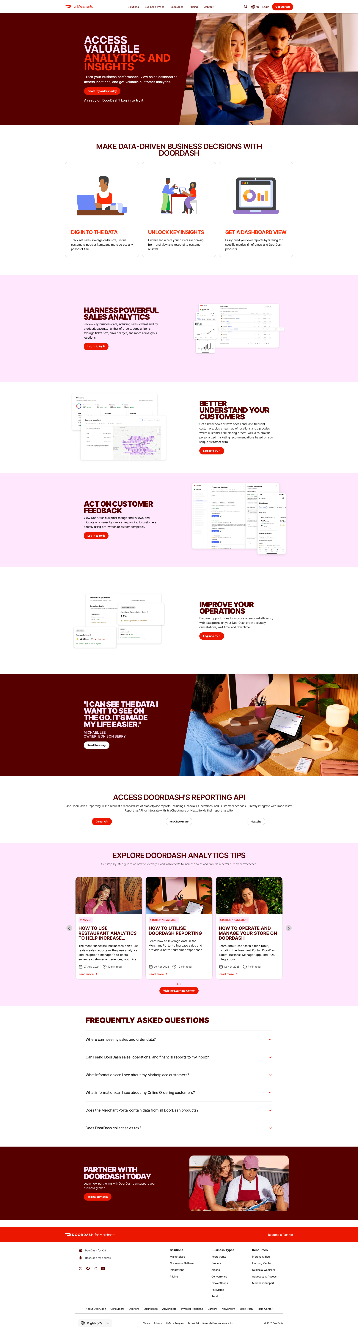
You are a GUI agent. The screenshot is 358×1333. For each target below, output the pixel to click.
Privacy (158, 1323)
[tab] (177, 984)
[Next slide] (289, 928)
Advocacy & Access (264, 1276)
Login (265, 6)
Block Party (246, 1308)
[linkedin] (103, 1269)
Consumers (117, 1308)
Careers (212, 1308)
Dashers (134, 1308)
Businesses (151, 1308)
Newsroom (228, 1308)
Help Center (265, 1308)
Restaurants (218, 1256)
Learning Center (261, 1263)
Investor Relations (192, 1308)
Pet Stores (217, 1289)
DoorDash (278, 1323)
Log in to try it (132, 100)
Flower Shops (219, 1283)
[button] (108, 928)
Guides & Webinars (263, 1269)
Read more (86, 974)
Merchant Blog (261, 1256)
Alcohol (215, 1269)
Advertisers (169, 1308)
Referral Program (175, 1323)
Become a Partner (280, 1234)
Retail (214, 1296)
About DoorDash (96, 1308)
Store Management (164, 920)
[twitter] (80, 1269)
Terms (146, 1323)
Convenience (219, 1276)
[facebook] (88, 1269)
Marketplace (177, 1256)
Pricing (174, 1276)
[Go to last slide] (69, 928)
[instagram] (95, 1269)
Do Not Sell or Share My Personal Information (210, 1323)
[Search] (246, 6)
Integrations (177, 1269)
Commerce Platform (182, 1263)
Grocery (216, 1263)
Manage (85, 920)
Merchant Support (263, 1283)
